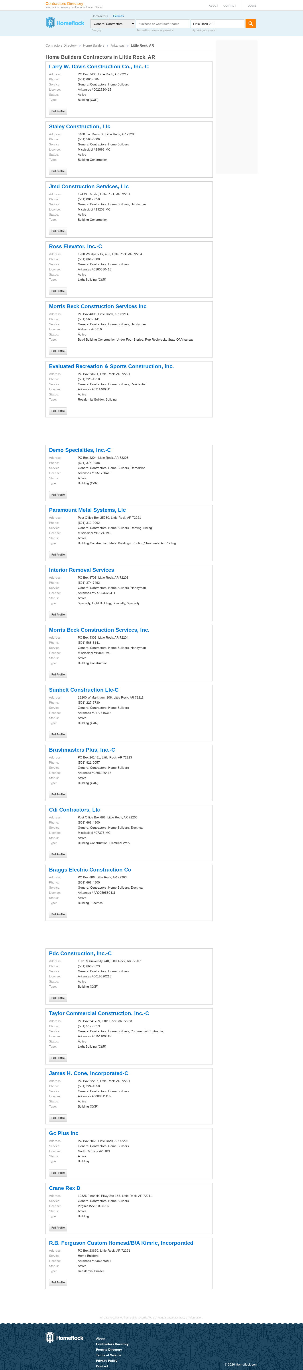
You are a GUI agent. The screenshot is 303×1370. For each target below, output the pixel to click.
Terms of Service (108, 1355)
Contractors (100, 16)
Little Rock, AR (142, 45)
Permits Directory (109, 1349)
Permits (118, 16)
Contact (229, 5)
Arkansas (118, 45)
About (213, 5)
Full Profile (58, 111)
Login (252, 5)
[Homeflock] (64, 23)
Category (97, 30)
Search (251, 23)
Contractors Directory (61, 45)
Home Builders (93, 45)
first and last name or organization (155, 30)
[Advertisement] (129, 431)
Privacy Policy (106, 1360)
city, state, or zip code (203, 30)
